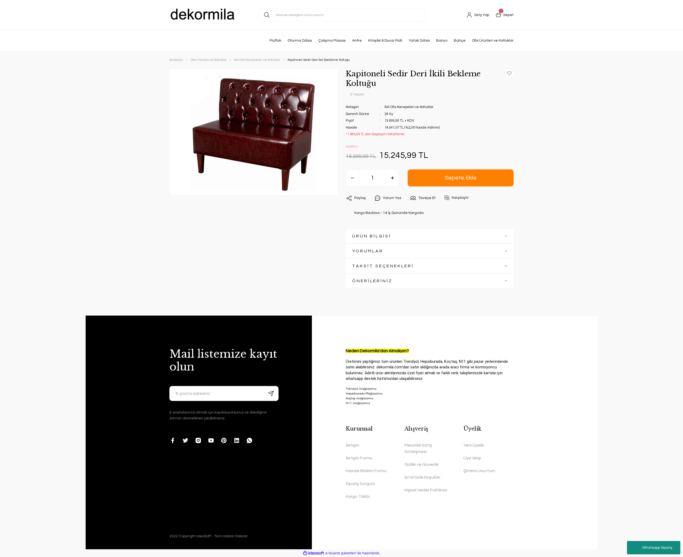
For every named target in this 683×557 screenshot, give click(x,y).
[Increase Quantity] (392, 178)
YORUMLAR (367, 251)
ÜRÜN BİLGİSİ (371, 236)
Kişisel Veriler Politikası (425, 490)
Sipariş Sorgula (360, 484)
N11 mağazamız (358, 403)
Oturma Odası (300, 40)
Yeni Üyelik (473, 445)
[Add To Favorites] (509, 73)
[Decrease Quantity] (352, 178)
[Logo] (202, 14)
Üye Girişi (472, 458)
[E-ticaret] (340, 553)
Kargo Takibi (358, 496)
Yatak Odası (419, 40)
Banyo (441, 40)
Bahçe (460, 40)
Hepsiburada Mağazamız (364, 393)
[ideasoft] (313, 553)
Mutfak (275, 40)
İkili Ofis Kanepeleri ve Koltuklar (409, 107)
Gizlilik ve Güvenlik (421, 464)
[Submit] (271, 393)
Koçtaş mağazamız (360, 398)
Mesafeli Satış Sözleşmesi (418, 448)
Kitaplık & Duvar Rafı (385, 40)
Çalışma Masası (332, 40)
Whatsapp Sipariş (657, 548)
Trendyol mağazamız (361, 389)
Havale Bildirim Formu (366, 471)
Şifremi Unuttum (479, 471)
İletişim (352, 445)
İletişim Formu (359, 458)
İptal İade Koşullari (422, 477)
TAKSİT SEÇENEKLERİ (383, 266)
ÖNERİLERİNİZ (372, 281)
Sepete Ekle (460, 178)
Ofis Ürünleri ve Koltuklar (493, 40)
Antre (357, 40)
